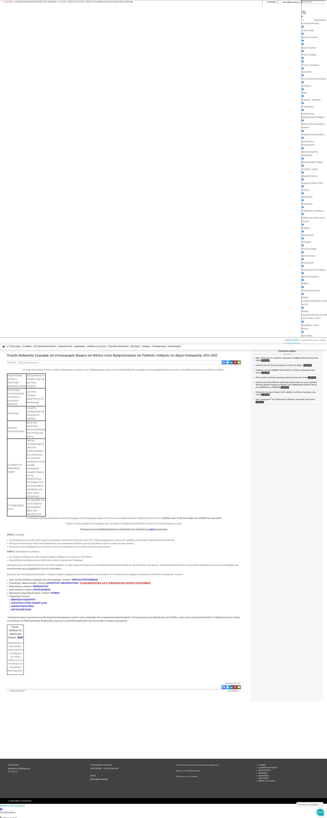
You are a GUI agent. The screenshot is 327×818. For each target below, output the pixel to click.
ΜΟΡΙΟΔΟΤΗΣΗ (40, 586)
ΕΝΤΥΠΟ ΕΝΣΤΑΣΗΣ (21, 609)
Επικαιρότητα (32, 363)
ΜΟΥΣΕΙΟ (135, 346)
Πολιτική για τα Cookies (187, 776)
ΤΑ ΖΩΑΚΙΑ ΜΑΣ (159, 346)
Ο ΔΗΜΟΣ (27, 346)
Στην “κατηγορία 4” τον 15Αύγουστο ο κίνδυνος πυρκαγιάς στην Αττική (285, 399)
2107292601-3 (272, 2)
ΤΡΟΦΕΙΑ (55, 593)
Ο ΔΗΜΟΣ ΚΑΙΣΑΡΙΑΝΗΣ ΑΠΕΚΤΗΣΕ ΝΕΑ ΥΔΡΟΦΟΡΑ (31, 2)
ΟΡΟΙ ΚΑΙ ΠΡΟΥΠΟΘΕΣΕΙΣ (85, 580)
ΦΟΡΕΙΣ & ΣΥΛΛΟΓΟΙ (96, 346)
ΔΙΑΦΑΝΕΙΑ (79, 346)
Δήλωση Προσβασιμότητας (188, 771)
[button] (1, 809)
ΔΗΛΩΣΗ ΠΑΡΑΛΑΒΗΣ (22, 606)
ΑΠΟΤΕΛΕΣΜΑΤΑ (41, 590)
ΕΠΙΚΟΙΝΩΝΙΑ (174, 346)
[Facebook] (224, 362)
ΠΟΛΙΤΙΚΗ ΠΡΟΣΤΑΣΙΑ (118, 346)
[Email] (239, 362)
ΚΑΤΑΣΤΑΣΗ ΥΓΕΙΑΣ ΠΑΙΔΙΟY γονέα (29, 603)
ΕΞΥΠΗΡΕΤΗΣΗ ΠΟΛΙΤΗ (45, 346)
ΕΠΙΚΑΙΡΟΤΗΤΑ (65, 346)
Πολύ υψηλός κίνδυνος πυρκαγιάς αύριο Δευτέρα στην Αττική (281, 377)
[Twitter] (227, 362)
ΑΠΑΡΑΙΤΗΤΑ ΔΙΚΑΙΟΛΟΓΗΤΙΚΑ (63, 583)
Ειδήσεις (22, 363)
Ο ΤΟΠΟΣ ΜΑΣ (13, 346)
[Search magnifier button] (303, 13)
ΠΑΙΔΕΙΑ (146, 346)
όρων (152, 529)
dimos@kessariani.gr (291, 2)
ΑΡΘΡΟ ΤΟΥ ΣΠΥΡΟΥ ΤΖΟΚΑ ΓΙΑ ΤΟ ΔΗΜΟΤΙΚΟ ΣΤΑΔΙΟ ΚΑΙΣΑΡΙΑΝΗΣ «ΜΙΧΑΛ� (95, 2)
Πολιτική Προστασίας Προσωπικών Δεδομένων (197, 765)
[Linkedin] (231, 362)
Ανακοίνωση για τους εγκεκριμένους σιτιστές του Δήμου (279, 365)
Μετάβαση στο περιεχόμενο (12, 805)
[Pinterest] (235, 362)
